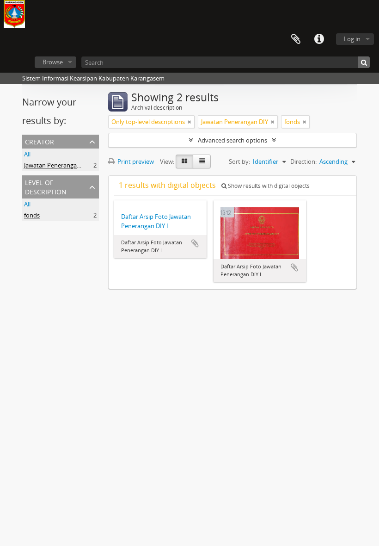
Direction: (303, 161)
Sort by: (239, 161)
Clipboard (295, 39)
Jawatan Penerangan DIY (57, 165)
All (27, 154)
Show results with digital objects (268, 186)
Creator (39, 141)
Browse (53, 62)
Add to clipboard (195, 243)
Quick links (318, 39)
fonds (32, 215)
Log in (352, 39)
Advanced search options (232, 140)
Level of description (46, 186)
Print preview (135, 161)
